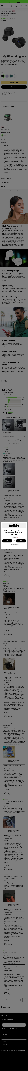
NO (21, 540)
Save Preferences (15, 544)
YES (7, 540)
